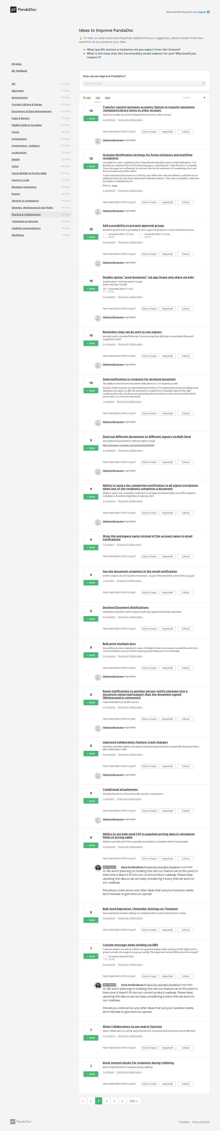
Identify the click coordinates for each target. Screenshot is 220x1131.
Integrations (19, 138)
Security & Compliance (25, 200)
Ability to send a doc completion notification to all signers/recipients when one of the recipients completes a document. (150, 487)
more (114, 186)
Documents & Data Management (32, 111)
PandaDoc (184, 1121)
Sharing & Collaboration (26, 214)
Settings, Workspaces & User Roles (32, 207)
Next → (134, 1100)
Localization (19, 152)
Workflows (18, 235)
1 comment (108, 401)
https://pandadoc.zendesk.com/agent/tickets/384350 (128, 445)
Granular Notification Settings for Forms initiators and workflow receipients (147, 156)
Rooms (16, 193)
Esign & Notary (21, 118)
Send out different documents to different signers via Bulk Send (147, 436)
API (13, 83)
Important (169, 132)
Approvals (18, 90)
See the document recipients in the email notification (140, 571)
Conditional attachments (120, 789)
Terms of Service (201, 1121)
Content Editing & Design (27, 104)
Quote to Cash (20, 180)
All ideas (17, 63)
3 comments (109, 296)
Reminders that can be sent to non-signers (132, 332)
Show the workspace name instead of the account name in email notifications (147, 537)
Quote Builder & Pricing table (29, 173)
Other (15, 166)
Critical (188, 132)
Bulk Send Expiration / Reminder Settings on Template (140, 909)
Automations (20, 97)
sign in (202, 11)
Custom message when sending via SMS (130, 945)
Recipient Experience (24, 187)
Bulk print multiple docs (119, 644)
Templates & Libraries (25, 221)
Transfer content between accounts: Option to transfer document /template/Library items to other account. (149, 108)
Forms (15, 132)
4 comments (109, 242)
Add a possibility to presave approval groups (133, 225)
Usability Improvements (26, 228)
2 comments (109, 119)
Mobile (16, 159)
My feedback (19, 70)
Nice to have (150, 132)
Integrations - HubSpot (26, 145)
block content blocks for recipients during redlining (138, 1063)
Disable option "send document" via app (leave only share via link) (148, 277)
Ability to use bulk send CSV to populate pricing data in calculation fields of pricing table (149, 835)
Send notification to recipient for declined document (139, 379)
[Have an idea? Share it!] (23, 10)
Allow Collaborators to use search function (132, 1026)
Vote (92, 118)
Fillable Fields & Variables (27, 125)
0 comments (109, 501)
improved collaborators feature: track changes (135, 742)
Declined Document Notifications (125, 607)
